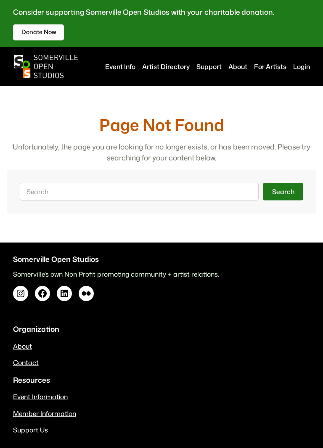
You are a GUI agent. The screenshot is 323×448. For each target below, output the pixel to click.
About (22, 346)
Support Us (30, 430)
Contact (26, 362)
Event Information (40, 396)
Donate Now (38, 32)
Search (283, 191)
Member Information (44, 413)
